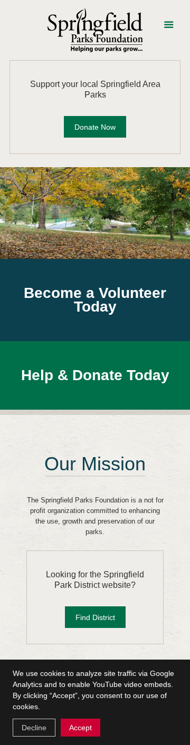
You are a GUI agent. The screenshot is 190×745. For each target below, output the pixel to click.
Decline (34, 727)
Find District (95, 617)
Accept (80, 727)
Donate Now (95, 127)
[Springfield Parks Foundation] (95, 30)
